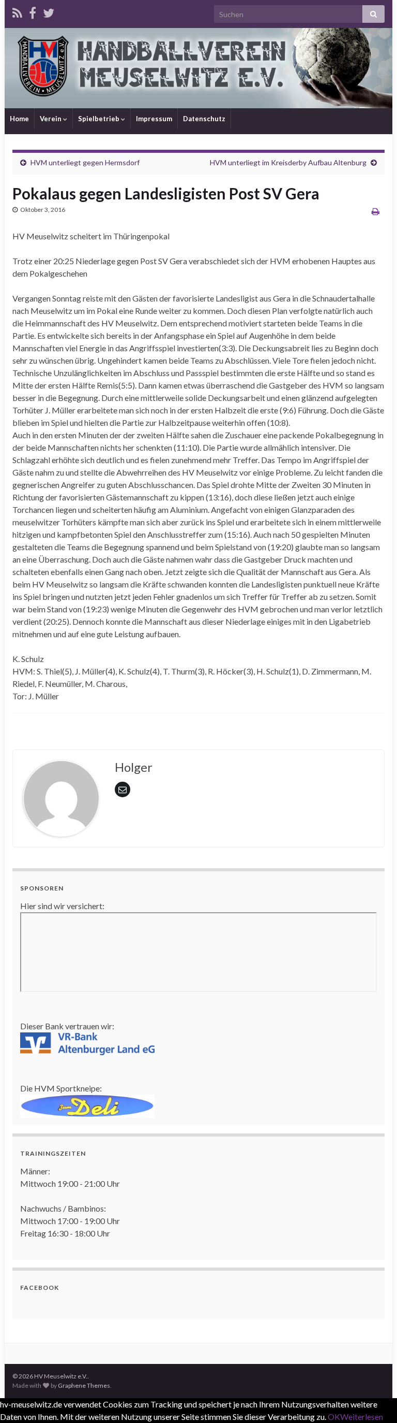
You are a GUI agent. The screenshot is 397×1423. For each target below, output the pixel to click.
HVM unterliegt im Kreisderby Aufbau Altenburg (288, 162)
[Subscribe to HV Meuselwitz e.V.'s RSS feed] (17, 11)
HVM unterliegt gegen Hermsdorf (85, 162)
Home (19, 118)
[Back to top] (374, 1400)
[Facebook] (32, 11)
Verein (51, 118)
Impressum (154, 118)
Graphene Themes (84, 1385)
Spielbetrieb (99, 118)
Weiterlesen (361, 1416)
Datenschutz (204, 118)
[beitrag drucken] (375, 211)
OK (334, 1416)
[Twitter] (48, 11)
